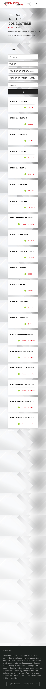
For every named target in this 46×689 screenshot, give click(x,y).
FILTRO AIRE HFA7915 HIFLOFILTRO (21, 218)
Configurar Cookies (31, 684)
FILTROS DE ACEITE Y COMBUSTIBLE (21, 35)
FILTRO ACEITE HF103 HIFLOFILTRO (22, 418)
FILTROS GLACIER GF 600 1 (19, 201)
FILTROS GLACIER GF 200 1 (19, 185)
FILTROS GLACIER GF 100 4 (19, 301)
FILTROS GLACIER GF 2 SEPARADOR (22, 251)
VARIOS (20, 27)
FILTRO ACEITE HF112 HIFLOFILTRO (21, 351)
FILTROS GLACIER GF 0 (17, 284)
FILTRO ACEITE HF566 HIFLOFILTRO (22, 334)
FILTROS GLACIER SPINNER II (19, 234)
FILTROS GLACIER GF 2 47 (19, 318)
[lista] (24, 42)
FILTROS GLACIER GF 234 (18, 135)
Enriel (10, 27)
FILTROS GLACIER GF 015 (18, 101)
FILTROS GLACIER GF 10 (18, 268)
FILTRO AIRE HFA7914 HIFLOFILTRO (22, 401)
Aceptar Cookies (13, 684)
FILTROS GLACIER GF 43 (18, 151)
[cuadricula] (13, 42)
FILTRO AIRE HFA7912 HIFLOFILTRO (22, 384)
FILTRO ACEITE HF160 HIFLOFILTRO (22, 368)
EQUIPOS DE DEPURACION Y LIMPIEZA (22, 32)
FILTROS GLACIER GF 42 (18, 168)
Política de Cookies (10, 678)
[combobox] (23, 63)
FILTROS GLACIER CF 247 (18, 118)
